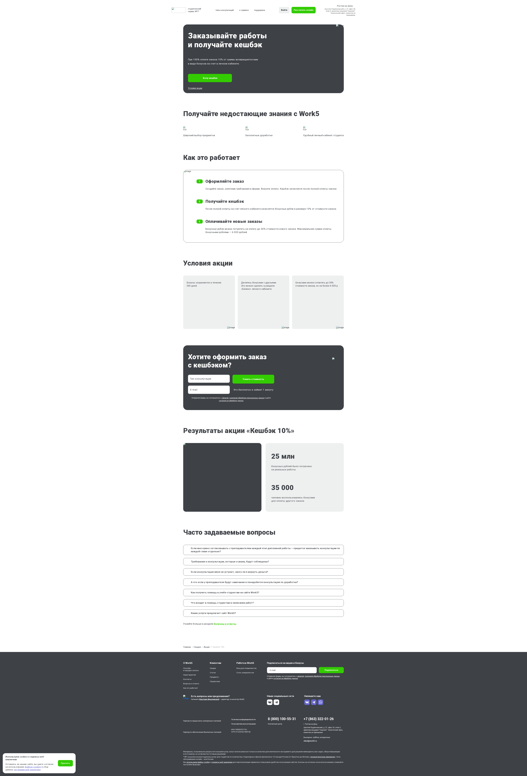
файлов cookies (33, 767)
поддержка (259, 10)
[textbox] (207, 378)
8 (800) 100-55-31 (282, 719)
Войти (284, 10)
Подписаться (331, 670)
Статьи (213, 673)
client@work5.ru (310, 741)
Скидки (197, 647)
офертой (225, 398)
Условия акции (195, 88)
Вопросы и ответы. (225, 623)
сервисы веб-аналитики (221, 762)
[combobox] (209, 379)
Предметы (214, 677)
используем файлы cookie (198, 762)
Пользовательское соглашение (243, 724)
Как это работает (190, 688)
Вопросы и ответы (191, 684)
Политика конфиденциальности (243, 719)
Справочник (215, 681)
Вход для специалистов (246, 668)
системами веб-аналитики (27, 769)
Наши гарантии (189, 675)
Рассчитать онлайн (303, 10)
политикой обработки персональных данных (246, 398)
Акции (207, 647)
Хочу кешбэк (210, 78)
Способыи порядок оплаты (191, 669)
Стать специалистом (245, 673)
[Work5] (179, 10)
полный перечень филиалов (322, 757)
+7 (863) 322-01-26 (319, 719)
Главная (187, 647)
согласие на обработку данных (231, 401)
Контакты (187, 679)
